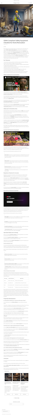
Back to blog (17, 397)
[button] (2, 3)
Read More (8, 394)
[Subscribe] (23, 404)
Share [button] (5, 46)
